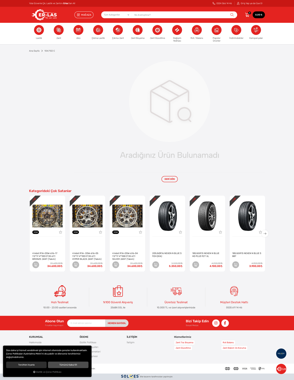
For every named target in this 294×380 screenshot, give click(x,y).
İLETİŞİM (132, 336)
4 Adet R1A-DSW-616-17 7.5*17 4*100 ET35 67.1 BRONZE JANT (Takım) (44, 256)
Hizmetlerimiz (182, 336)
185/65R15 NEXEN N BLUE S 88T (246, 254)
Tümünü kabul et (68, 364)
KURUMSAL (36, 336)
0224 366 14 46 (224, 3)
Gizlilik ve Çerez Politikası (48, 372)
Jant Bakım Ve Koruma (234, 348)
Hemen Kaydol (117, 323)
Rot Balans (228, 342)
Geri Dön (170, 179)
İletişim (130, 342)
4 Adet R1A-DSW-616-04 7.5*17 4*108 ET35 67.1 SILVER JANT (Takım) (125, 256)
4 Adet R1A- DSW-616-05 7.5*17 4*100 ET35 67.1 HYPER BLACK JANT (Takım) (86, 256)
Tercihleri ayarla (26, 364)
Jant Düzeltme (183, 348)
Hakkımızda (35, 342)
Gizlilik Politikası (88, 342)
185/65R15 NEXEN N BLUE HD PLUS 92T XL (205, 254)
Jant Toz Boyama (184, 342)
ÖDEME (84, 336)
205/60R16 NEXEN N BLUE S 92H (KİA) (167, 254)
